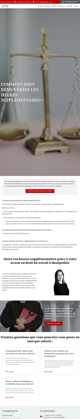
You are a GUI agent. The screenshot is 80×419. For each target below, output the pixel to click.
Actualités (69, 6)
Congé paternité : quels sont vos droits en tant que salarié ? (20, 352)
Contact (76, 6)
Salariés (54, 6)
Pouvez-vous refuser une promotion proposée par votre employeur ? (59, 353)
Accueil (40, 6)
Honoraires (61, 6)
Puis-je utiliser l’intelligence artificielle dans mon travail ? (19, 382)
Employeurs (47, 6)
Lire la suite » (9, 371)
